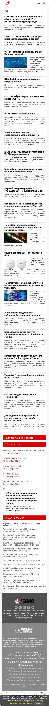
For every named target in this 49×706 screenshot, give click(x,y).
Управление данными (30, 668)
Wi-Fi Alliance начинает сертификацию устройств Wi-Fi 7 (21, 133)
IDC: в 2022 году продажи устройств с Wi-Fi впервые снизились (24, 153)
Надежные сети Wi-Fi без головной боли (23, 254)
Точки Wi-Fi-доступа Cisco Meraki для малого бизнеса (24, 376)
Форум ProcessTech (12, 466)
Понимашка (25, 665)
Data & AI (13, 674)
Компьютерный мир (25, 652)
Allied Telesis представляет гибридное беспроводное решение (22, 313)
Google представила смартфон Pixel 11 (21, 560)
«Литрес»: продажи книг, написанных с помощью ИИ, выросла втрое (21, 580)
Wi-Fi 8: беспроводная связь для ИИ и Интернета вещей (24, 53)
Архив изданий (38, 613)
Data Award (11, 668)
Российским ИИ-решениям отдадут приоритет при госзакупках (24, 586)
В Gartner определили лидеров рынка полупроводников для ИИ (20, 555)
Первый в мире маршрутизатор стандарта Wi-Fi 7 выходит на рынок (23, 189)
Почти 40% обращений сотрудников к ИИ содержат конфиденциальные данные (22, 543)
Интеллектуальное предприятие (24, 677)
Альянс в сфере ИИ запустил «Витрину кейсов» (21, 524)
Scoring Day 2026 (11, 473)
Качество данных (29, 674)
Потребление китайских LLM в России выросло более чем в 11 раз (20, 549)
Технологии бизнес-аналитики (23, 671)
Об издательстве (10, 611)
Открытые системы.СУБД (25, 655)
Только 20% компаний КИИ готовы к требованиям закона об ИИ (20, 530)
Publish (12, 661)
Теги (29, 613)
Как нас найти (38, 611)
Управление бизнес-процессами (23, 680)
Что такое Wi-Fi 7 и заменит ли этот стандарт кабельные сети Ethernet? (23, 204)
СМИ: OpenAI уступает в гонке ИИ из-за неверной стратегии (21, 569)
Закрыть (38, 703)
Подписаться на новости (19, 437)
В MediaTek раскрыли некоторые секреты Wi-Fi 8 (22, 80)
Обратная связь (25, 611)
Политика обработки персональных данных (24, 615)
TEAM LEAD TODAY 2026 (15, 458)
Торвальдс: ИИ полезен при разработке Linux (24, 564)
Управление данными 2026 (16, 481)
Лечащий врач (35, 658)
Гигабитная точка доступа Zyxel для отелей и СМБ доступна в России (23, 357)
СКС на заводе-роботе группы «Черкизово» (20, 395)
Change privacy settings (23, 618)
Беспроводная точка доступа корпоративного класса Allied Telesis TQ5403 (23, 334)
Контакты (7, 613)
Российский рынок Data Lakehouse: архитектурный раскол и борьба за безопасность (19, 537)
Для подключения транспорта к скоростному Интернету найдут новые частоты (21, 418)
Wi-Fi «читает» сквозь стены (19, 113)
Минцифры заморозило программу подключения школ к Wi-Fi (23, 170)
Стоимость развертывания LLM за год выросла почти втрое (21, 575)
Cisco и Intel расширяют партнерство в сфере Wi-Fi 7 (24, 97)
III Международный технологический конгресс (24, 450)
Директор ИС (15, 658)
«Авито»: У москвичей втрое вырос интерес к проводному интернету (23, 37)
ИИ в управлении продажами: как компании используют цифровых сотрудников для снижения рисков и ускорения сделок (21, 498)
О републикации (19, 613)
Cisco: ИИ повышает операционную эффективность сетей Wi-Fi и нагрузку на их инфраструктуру (23, 19)
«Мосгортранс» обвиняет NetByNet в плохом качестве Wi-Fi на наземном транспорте (23, 285)
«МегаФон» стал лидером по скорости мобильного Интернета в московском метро (22, 227)
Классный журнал (31, 661)
